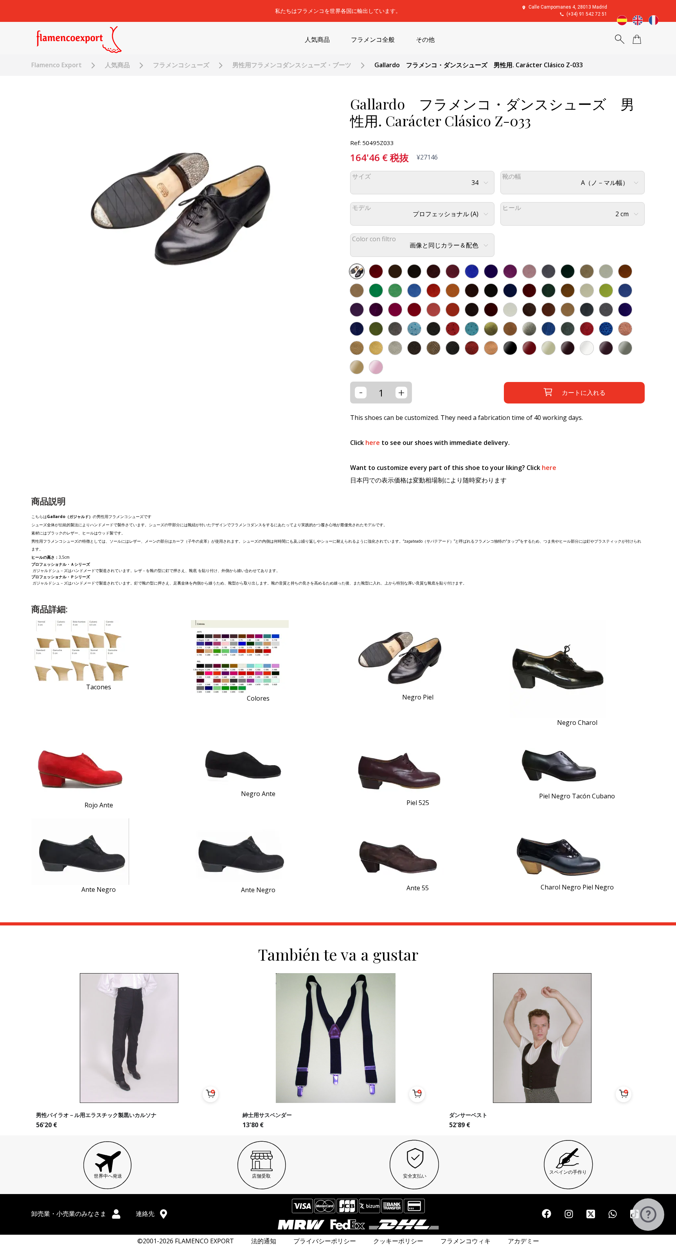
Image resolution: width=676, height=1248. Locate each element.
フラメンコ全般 (373, 39)
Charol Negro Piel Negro (577, 887)
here (372, 442)
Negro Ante (258, 793)
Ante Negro (98, 889)
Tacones (98, 687)
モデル (361, 208)
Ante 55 (417, 888)
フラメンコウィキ (465, 1241)
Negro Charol (577, 722)
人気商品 (317, 39)
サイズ (361, 176)
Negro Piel (417, 697)
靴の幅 (511, 176)
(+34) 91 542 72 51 (586, 14)
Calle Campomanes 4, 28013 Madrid (568, 7)
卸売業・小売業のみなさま (69, 1213)
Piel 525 (417, 802)
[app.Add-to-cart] (210, 1094)
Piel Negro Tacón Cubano (577, 796)
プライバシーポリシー (324, 1241)
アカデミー (523, 1241)
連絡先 (146, 1213)
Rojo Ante (98, 805)
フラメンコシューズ (181, 65)
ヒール (511, 208)
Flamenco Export (56, 65)
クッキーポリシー (398, 1241)
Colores (258, 698)
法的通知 (263, 1241)
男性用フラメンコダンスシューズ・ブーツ (291, 65)
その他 (425, 39)
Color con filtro (374, 239)
